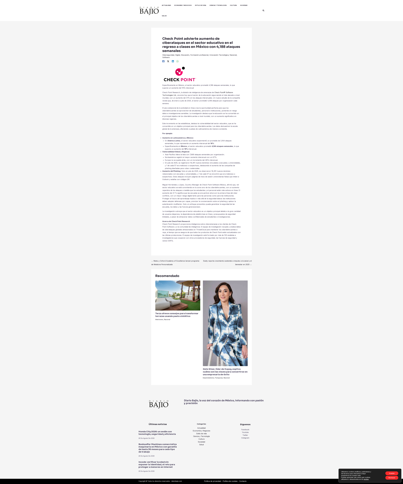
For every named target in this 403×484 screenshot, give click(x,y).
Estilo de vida (201, 433)
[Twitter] (168, 61)
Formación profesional (199, 55)
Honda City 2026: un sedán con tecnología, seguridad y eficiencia (157, 432)
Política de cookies (230, 481)
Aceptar (392, 473)
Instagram (245, 438)
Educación (185, 55)
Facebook (245, 430)
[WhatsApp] (178, 61)
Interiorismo (159, 319)
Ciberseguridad (168, 55)
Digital (177, 55)
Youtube (245, 432)
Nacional (233, 55)
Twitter (245, 435)
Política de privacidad (212, 481)
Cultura (201, 439)
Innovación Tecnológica (219, 55)
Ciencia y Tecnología (201, 436)
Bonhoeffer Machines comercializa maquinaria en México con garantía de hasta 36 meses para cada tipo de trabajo (158, 448)
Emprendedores (208, 378)
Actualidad (201, 428)
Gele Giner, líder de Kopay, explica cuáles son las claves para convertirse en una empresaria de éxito (225, 372)
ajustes (366, 479)
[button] (263, 10)
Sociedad (201, 442)
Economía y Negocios (201, 431)
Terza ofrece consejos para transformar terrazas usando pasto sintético (176, 315)
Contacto (243, 481)
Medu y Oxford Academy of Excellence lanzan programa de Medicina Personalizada (175, 261)
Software (166, 57)
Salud (201, 445)
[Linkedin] (173, 61)
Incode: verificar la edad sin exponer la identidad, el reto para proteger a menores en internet (157, 464)
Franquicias (219, 378)
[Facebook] (163, 61)
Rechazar (392, 478)
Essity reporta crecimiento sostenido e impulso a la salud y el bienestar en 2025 (227, 261)
